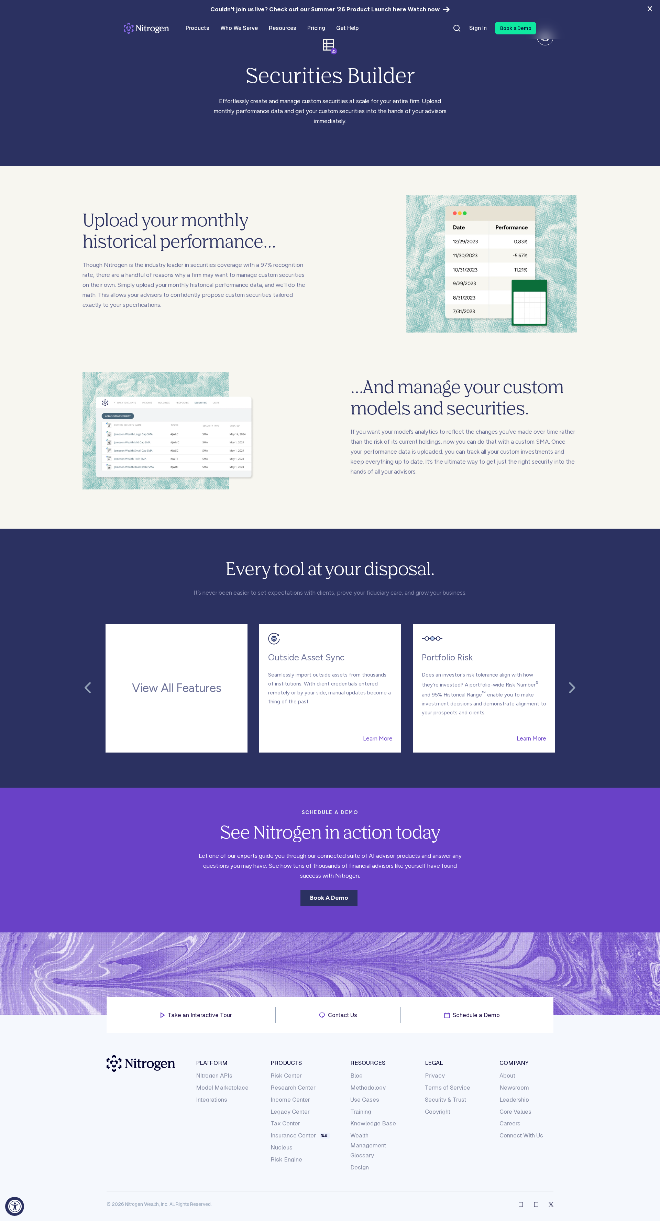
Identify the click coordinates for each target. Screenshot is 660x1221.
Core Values (515, 1111)
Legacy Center (290, 1111)
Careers (509, 1123)
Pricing (316, 28)
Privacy (435, 1075)
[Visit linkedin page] (536, 1204)
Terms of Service (447, 1087)
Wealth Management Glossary (368, 1145)
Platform (212, 1063)
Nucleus (282, 1147)
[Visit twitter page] (551, 1204)
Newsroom (514, 1087)
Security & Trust (445, 1099)
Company (514, 1063)
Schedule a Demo (476, 1015)
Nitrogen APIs (214, 1075)
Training (360, 1111)
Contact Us (342, 1015)
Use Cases (364, 1099)
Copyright (437, 1111)
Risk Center (286, 1075)
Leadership (514, 1099)
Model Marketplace (222, 1087)
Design (359, 1167)
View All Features (176, 688)
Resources (367, 1063)
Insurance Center (293, 1135)
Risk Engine (286, 1159)
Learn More (378, 738)
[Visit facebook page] (521, 1204)
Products (286, 1063)
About (507, 1075)
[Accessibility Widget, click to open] (14, 1206)
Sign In (478, 28)
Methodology (368, 1087)
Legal (434, 1063)
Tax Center (285, 1123)
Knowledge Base (373, 1123)
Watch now (424, 9)
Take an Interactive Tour (200, 1015)
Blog (356, 1075)
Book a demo (329, 897)
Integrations (211, 1099)
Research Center (293, 1087)
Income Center (290, 1099)
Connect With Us (521, 1135)
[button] (515, 28)
